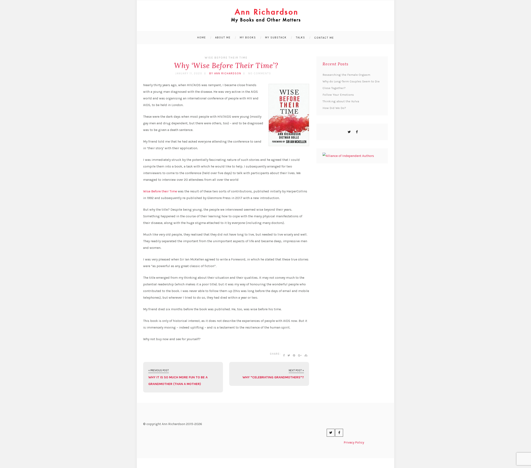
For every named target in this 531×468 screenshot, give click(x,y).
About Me (223, 37)
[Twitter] (349, 132)
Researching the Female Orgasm (346, 75)
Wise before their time (226, 57)
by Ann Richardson (225, 73)
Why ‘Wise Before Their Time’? (226, 65)
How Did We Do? (334, 108)
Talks (300, 37)
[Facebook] (357, 132)
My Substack (276, 37)
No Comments (259, 73)
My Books (248, 37)
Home (201, 37)
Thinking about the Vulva (341, 101)
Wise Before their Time (160, 191)
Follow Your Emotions (338, 95)
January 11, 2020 (188, 73)
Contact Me (324, 37)
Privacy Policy (354, 442)
